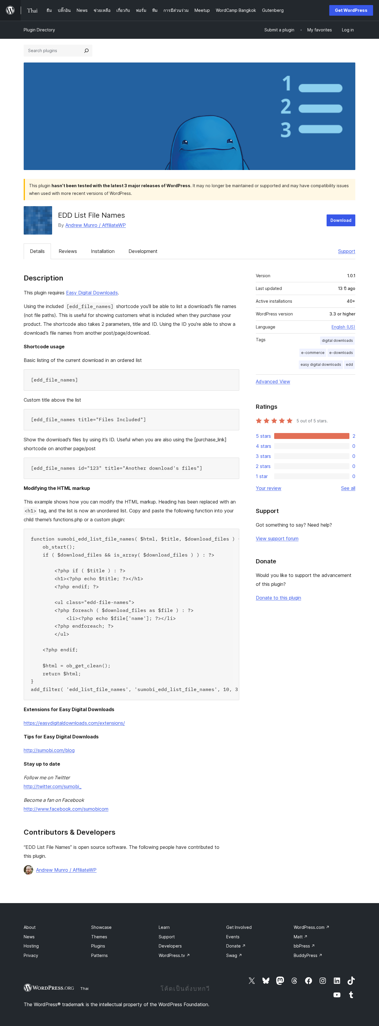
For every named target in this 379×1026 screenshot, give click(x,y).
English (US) (343, 326)
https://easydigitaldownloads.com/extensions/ (74, 723)
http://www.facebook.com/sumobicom (66, 809)
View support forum (277, 538)
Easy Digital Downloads (92, 293)
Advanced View (273, 381)
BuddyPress (308, 955)
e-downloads (341, 352)
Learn (164, 927)
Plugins (98, 945)
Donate (236, 945)
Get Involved (239, 927)
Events (233, 936)
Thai (84, 988)
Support (346, 251)
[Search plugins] (86, 51)
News (29, 936)
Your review (268, 488)
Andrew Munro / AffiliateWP (95, 225)
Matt (301, 936)
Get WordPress (351, 10)
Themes (99, 936)
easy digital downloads (321, 364)
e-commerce (313, 352)
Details (37, 251)
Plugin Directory (39, 29)
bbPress (304, 945)
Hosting (31, 945)
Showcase (101, 927)
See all (348, 488)
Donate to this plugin (278, 598)
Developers (170, 945)
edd (349, 364)
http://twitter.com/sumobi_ (52, 786)
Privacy (31, 955)
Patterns (99, 955)
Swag (234, 955)
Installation (103, 251)
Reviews (68, 251)
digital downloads (337, 340)
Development (143, 251)
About (30, 927)
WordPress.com (312, 927)
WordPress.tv (174, 955)
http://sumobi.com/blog (49, 750)
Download (340, 220)
